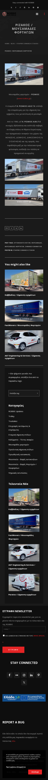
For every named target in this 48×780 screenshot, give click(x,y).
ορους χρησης (39, 636)
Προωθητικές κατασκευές (19, 454)
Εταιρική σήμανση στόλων (19, 434)
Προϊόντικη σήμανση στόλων (20, 449)
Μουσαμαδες (37, 243)
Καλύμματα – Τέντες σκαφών (20, 439)
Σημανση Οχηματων (33, 246)
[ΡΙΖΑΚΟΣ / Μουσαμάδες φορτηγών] (6, 228)
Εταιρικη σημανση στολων (23, 250)
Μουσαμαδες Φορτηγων (14, 246)
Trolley (11, 416)
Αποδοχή (35, 772)
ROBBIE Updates (15, 411)
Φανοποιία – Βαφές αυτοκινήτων (22, 459)
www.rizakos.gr (24, 98)
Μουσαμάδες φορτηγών (18, 444)
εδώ (13, 741)
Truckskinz (12, 421)
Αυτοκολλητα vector (22, 243)
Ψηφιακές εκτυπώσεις (17, 473)
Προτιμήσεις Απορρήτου (16, 767)
